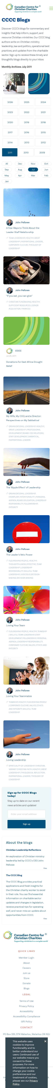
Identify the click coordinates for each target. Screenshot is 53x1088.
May (7, 175)
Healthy (30, 238)
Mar (33, 175)
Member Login (26, 957)
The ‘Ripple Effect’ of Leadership (23, 487)
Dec (20, 163)
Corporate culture (18, 245)
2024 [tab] (43, 102)
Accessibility (26, 1011)
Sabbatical (33, 436)
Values (32, 645)
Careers (26, 967)
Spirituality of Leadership (22, 766)
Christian (40, 766)
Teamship (42, 631)
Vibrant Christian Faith (20, 769)
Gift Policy (26, 1021)
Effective (31, 564)
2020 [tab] (10, 122)
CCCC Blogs (16, 20)
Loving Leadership (16, 759)
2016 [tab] (26, 132)
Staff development (18, 436)
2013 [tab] (26, 142)
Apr (20, 175)
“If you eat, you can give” (19, 295)
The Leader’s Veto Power (19, 554)
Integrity (13, 507)
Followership (31, 504)
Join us (26, 973)
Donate (27, 983)
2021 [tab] (43, 112)
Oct (46, 163)
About (26, 962)
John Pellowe (22, 222)
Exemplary (14, 497)
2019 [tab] (26, 122)
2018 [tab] (43, 122)
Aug (20, 169)
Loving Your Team (15, 625)
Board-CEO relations (33, 433)
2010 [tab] (26, 152)
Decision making (25, 578)
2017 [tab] (10, 132)
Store (26, 978)
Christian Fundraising (20, 302)
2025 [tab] (26, 102)
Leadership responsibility (30, 641)
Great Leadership (17, 430)
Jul (33, 169)
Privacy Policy (26, 1006)
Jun (46, 169)
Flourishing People (18, 561)
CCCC (18, 350)
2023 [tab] (10, 112)
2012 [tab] (43, 142)
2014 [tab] (10, 142)
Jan (7, 181)
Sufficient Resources (20, 305)
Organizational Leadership (22, 426)
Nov (33, 163)
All (7, 163)
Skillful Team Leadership (22, 635)
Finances (25, 309)
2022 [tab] (26, 112)
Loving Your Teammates (19, 696)
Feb (46, 175)
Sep (7, 169)
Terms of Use (26, 1001)
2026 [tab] (10, 102)
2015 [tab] (43, 132)
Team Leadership (17, 238)
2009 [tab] (42, 152)
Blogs (26, 988)
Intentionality (27, 497)
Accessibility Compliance (26, 1016)
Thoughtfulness (17, 564)
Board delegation (26, 500)
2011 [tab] (10, 152)
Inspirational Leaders (32, 241)
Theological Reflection (33, 772)
